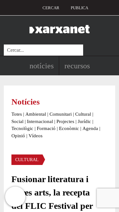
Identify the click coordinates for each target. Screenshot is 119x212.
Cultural (83, 114)
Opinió (18, 135)
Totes (16, 114)
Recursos (77, 66)
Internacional (40, 121)
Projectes (65, 121)
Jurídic (84, 121)
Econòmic (69, 128)
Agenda (90, 128)
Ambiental (35, 114)
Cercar (51, 7)
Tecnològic (22, 128)
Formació (46, 128)
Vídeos (36, 135)
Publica (79, 7)
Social (17, 121)
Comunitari (61, 114)
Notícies (42, 66)
